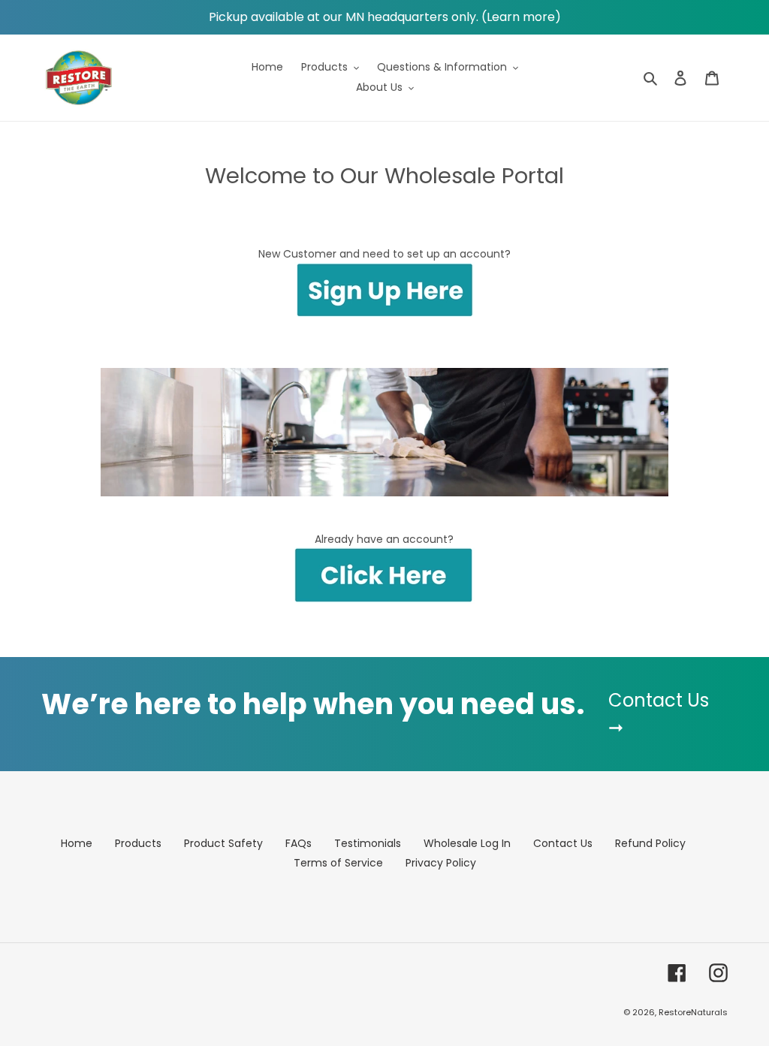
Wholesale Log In (467, 843)
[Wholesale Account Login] (385, 575)
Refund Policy (650, 843)
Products (138, 843)
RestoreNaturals (693, 1012)
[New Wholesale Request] (384, 314)
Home (76, 843)
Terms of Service (338, 862)
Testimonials (367, 843)
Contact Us (563, 843)
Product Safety (223, 843)
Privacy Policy (441, 862)
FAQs (298, 843)
